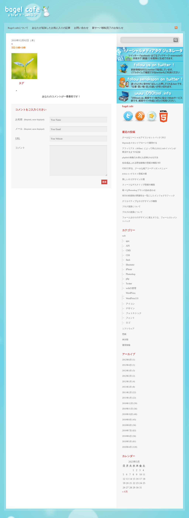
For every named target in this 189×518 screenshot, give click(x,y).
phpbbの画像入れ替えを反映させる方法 (140, 157)
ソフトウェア (128, 328)
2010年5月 (127, 441)
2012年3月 (127, 370)
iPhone (129, 269)
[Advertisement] (142, 11)
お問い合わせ (81, 27)
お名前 (29, 119)
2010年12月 (127, 403)
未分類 (125, 339)
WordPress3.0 (132, 298)
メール (29, 128)
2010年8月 (127, 425)
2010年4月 (127, 447)
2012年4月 (127, 365)
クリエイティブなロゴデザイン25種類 (139, 201)
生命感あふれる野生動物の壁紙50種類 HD (141, 163)
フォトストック (133, 313)
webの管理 (131, 288)
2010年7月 (127, 430)
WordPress (130, 293)
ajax (127, 241)
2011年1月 (127, 398)
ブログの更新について (132, 212)
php (127, 279)
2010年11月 (127, 409)
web (124, 236)
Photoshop (130, 274)
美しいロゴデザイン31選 (133, 179)
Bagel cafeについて (18, 27)
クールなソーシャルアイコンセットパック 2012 (144, 137)
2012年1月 (127, 381)
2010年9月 (127, 419)
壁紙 (124, 334)
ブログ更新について (131, 206)
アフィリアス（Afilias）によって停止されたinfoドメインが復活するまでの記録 (149, 150)
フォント (130, 318)
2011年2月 (127, 392)
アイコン (130, 303)
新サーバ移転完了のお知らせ (107, 27)
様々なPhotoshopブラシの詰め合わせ (139, 190)
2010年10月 (127, 414)
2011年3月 (127, 387)
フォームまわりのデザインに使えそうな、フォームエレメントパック (149, 219)
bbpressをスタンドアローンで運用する (139, 143)
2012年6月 (127, 360)
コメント (20, 147)
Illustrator (130, 264)
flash (128, 260)
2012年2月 (127, 376)
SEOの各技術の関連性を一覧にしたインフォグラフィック (148, 195)
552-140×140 (18, 47)
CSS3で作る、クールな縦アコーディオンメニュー (144, 168)
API (128, 246)
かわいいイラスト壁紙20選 (134, 174)
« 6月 (125, 491)
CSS (128, 255)
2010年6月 (127, 436)
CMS (128, 250)
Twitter (129, 283)
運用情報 (126, 345)
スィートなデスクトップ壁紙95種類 (138, 185)
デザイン (130, 308)
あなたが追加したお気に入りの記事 (51, 27)
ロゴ (128, 322)
